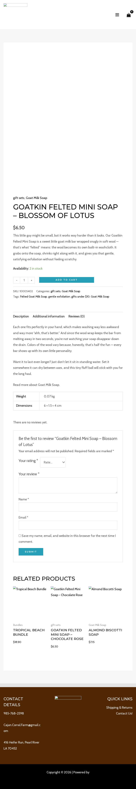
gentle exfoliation (59, 296)
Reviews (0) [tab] (77, 316)
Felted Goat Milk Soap (33, 296)
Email (23, 517)
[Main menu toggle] (117, 14)
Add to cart (67, 279)
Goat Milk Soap (36, 198)
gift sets (18, 198)
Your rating (28, 460)
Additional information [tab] (49, 316)
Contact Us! (124, 713)
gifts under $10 (80, 296)
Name (24, 499)
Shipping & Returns (119, 708)
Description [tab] (21, 316)
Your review (29, 474)
